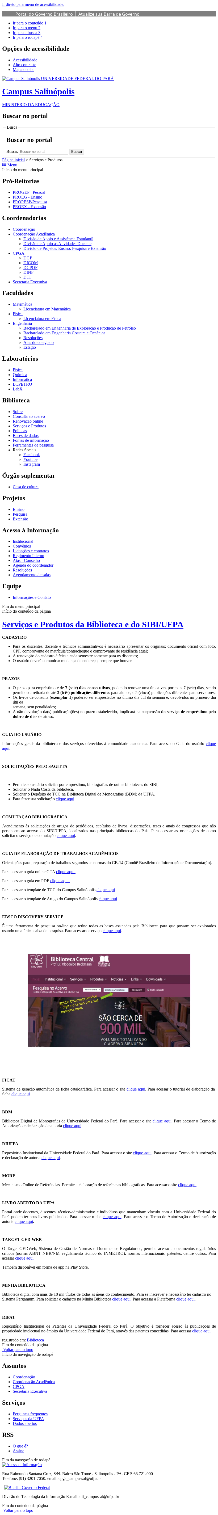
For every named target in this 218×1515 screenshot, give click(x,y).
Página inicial (13, 160)
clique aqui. (66, 871)
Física (18, 314)
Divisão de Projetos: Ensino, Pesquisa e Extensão (64, 248)
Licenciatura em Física (42, 318)
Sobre (18, 411)
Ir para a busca (26, 32)
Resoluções (33, 337)
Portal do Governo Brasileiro (44, 14)
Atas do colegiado (38, 342)
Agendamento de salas (32, 575)
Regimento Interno (28, 555)
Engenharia (22, 323)
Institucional (23, 541)
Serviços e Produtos (29, 426)
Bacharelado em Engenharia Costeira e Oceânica (64, 333)
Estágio (29, 347)
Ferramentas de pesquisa (33, 445)
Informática (22, 379)
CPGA (18, 253)
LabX (18, 389)
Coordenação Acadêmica (34, 234)
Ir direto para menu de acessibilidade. (33, 4)
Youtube (30, 459)
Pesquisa (20, 514)
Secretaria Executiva (30, 282)
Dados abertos (25, 1423)
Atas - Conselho (26, 560)
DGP (27, 258)
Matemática (22, 304)
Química (20, 374)
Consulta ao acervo (29, 416)
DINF (28, 272)
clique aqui (65, 799)
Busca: (12, 151)
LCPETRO (22, 384)
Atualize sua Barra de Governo (109, 14)
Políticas (20, 430)
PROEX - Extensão (29, 206)
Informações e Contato (32, 597)
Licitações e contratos (31, 551)
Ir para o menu (26, 28)
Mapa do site (23, 69)
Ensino (18, 509)
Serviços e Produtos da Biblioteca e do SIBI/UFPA (92, 624)
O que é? (20, 1446)
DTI (27, 277)
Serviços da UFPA (28, 1418)
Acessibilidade (25, 60)
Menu (11, 165)
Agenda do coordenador (33, 565)
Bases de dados (26, 435)
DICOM (30, 262)
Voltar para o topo (17, 1349)
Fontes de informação (31, 440)
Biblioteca (35, 1340)
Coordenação (24, 229)
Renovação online (28, 421)
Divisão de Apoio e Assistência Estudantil (58, 239)
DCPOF (30, 267)
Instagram (31, 464)
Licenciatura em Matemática (47, 309)
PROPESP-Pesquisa (30, 202)
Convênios (22, 546)
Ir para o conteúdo (30, 23)
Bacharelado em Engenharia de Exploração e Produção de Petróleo (79, 328)
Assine (18, 1451)
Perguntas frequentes (30, 1414)
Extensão (20, 519)
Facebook (31, 454)
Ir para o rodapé (28, 37)
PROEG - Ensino (27, 197)
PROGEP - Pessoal (29, 192)
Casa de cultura (26, 487)
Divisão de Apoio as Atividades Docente (57, 243)
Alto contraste (24, 64)
